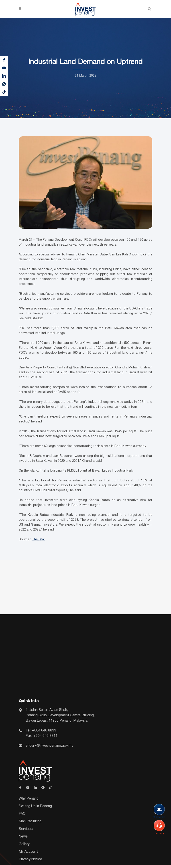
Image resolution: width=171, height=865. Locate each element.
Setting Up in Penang (35, 806)
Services (26, 829)
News (23, 836)
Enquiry (159, 833)
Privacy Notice (30, 859)
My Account (28, 851)
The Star (38, 539)
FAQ (22, 813)
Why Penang (29, 798)
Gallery (24, 844)
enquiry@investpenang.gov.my (49, 745)
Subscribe (159, 817)
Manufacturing (30, 821)
